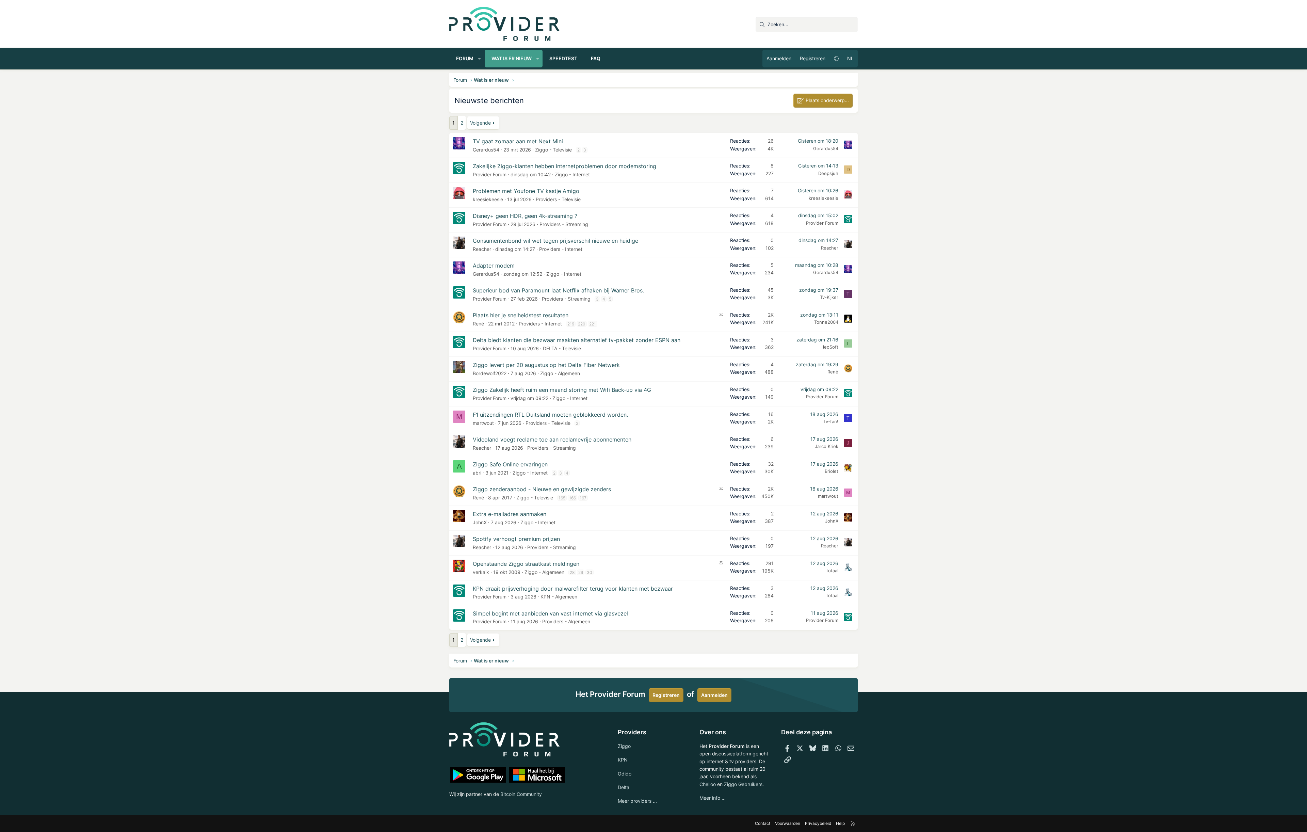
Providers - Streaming (563, 224)
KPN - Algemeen (558, 596)
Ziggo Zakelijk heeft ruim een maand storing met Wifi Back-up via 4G (562, 389)
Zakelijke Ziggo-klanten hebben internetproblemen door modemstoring (564, 166)
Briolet (831, 471)
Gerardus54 (486, 150)
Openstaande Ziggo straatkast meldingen (526, 563)
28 (572, 572)
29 (580, 572)
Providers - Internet (560, 249)
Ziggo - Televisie (553, 150)
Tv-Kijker (829, 297)
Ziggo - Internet (572, 174)
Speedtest (563, 58)
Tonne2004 (826, 322)
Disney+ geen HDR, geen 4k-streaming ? (525, 215)
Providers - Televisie (558, 199)
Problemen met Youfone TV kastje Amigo (526, 191)
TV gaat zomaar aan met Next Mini (518, 141)
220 (581, 323)
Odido (624, 774)
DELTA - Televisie (562, 348)
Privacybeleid (818, 823)
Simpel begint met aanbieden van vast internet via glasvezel (550, 613)
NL (850, 58)
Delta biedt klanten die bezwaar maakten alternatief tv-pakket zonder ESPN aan (576, 340)
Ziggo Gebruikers (743, 784)
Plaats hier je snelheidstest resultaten (520, 315)
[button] (479, 58)
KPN (623, 760)
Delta (623, 787)
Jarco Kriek (826, 446)
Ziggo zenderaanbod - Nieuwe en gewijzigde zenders (542, 489)
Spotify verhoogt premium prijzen (516, 538)
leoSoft (830, 347)
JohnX (480, 522)
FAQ (595, 58)
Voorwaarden (787, 823)
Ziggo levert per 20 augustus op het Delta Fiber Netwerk (546, 365)
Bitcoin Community (521, 794)
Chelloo (707, 784)
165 (562, 497)
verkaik (481, 572)
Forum (464, 58)
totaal (832, 570)
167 (583, 497)
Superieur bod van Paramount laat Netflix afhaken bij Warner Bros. (558, 290)
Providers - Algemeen (566, 621)
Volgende (480, 123)
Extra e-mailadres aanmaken (509, 514)
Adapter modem (494, 265)
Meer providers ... (637, 801)
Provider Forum (489, 174)
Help (840, 823)
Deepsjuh (828, 173)
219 (570, 323)
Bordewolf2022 (489, 373)
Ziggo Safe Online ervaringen (510, 464)
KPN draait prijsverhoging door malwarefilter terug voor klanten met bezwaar (573, 588)
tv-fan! (831, 421)
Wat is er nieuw (511, 58)
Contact (762, 823)
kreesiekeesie (488, 199)
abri (477, 473)
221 (592, 323)
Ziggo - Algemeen (560, 373)
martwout (483, 423)
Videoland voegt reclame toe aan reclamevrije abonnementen (552, 439)
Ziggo (624, 746)
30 (589, 572)
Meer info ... (712, 798)
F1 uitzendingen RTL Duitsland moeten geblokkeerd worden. (550, 414)
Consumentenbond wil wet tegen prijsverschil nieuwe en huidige (555, 240)
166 (572, 497)
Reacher (482, 249)
